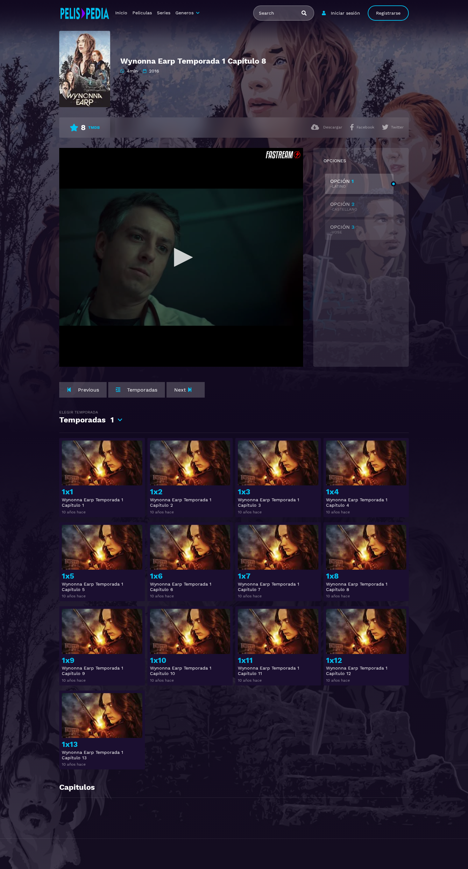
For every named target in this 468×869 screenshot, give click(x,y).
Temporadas (86, 417)
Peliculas (142, 12)
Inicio (121, 12)
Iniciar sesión (345, 13)
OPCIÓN (342, 183)
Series (163, 12)
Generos (184, 12)
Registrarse (388, 13)
